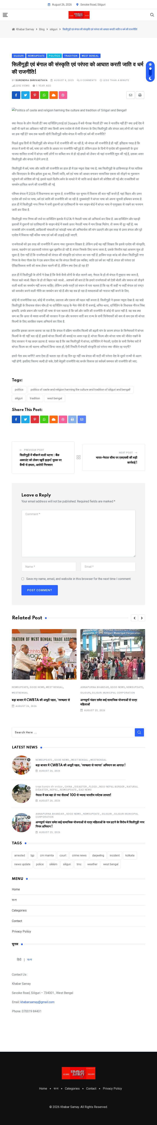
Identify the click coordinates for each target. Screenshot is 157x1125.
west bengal (54, 398)
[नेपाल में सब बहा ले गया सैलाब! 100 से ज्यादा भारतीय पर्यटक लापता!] (21, 793)
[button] (134, 618)
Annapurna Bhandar (94, 687)
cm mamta (47, 855)
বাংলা (14, 900)
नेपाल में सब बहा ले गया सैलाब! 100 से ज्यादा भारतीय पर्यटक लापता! (73, 795)
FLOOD (93, 786)
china (68, 786)
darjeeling (98, 855)
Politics (19, 389)
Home (16, 889)
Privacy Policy (21, 931)
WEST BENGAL (54, 687)
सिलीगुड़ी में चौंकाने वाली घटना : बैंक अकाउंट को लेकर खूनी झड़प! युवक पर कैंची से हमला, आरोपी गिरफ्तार (41, 460)
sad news (85, 789)
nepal (54, 789)
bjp (32, 855)
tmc (79, 864)
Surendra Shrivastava (31, 80)
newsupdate (20, 687)
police (40, 864)
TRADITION (35, 398)
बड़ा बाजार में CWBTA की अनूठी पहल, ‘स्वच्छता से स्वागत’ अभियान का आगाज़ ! (81, 765)
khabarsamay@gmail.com (37, 1002)
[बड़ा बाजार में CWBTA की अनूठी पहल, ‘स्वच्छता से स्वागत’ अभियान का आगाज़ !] (21, 765)
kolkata (129, 855)
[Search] (152, 15)
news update (22, 864)
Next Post (126, 452)
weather (92, 864)
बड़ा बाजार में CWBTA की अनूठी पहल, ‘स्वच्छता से (41, 700)
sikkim (53, 864)
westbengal (20, 692)
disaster (80, 786)
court (63, 855)
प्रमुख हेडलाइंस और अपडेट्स (49, 786)
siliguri (19, 398)
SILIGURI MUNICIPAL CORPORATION (113, 692)
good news (37, 687)
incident (115, 855)
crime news (79, 855)
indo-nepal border (112, 786)
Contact (17, 921)
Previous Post (34, 450)
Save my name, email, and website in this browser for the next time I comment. (78, 579)
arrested (19, 855)
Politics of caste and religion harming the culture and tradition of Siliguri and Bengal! (80, 389)
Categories (19, 910)
